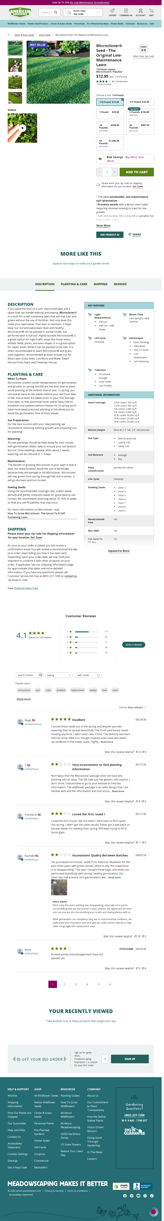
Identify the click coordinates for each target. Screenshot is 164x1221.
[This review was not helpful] (143, 801)
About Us (92, 1095)
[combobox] (59, 675)
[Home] (9, 35)
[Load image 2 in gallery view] (15, 65)
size (38, 690)
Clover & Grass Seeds (24, 34)
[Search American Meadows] (55, 12)
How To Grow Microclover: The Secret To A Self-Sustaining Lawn (37, 515)
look (104, 690)
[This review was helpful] (137, 752)
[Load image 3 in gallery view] (15, 81)
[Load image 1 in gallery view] (15, 48)
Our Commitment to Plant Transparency (97, 1106)
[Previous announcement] (10, 2)
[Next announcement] (152, 2)
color (48, 690)
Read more (107, 741)
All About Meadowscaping (70, 1125)
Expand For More (119, 551)
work (115, 690)
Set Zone (138, 186)
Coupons (39, 1154)
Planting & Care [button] (74, 284)
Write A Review (134, 644)
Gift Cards (40, 1147)
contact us (70, 576)
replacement (77, 690)
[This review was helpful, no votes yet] (137, 968)
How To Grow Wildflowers (69, 1104)
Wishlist (12, 1095)
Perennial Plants (44, 1123)
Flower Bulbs (42, 1140)
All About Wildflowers (68, 1114)
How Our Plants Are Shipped (19, 1114)
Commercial (41, 1160)
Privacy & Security (54, 1190)
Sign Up (130, 1059)
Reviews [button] (120, 284)
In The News (94, 1152)
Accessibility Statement (15, 1145)
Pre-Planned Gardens (41, 1132)
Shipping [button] (100, 284)
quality (93, 690)
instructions (24, 690)
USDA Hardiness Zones (70, 1136)
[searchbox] (27, 675)
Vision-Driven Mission (95, 1129)
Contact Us (14, 1137)
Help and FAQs (16, 1130)
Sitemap (12, 1160)
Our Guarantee (17, 1123)
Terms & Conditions (77, 1190)
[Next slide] (84, 72)
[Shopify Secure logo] (121, 1186)
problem (61, 690)
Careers (92, 1159)
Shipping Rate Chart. (26, 588)
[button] (151, 12)
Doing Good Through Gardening (94, 1141)
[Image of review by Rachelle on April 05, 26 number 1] (59, 887)
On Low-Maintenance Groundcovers (89, 2)
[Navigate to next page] (110, 984)
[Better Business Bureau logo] (143, 1186)
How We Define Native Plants (96, 1118)
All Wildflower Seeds (46, 1095)
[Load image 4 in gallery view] (15, 98)
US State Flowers (71, 1144)
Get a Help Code (17, 1167)
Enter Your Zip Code (143, 56)
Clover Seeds (44, 34)
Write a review (104, 84)
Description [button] (44, 284)
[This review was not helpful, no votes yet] (143, 752)
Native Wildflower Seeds (44, 1104)
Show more (24, 699)
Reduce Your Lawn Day (72, 1153)
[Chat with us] (153, 1212)
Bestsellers (41, 1167)
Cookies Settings (18, 1154)
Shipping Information (15, 1104)
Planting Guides (70, 1095)
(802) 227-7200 (134, 1115)
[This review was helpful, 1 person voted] (137, 842)
